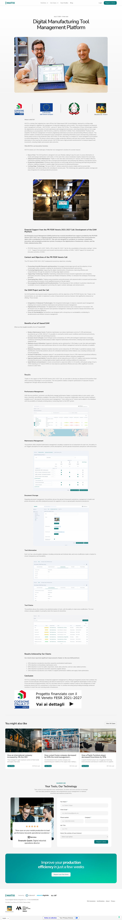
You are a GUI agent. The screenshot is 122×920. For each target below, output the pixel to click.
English (4, 918)
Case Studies (64, 3)
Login (100, 3)
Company (88, 817)
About (108, 901)
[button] (44, 3)
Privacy (113, 901)
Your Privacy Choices (66, 918)
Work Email (64, 810)
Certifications (100, 901)
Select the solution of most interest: (71, 833)
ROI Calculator (91, 901)
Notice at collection (50, 918)
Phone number (64, 817)
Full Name (63, 802)
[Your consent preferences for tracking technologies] (119, 917)
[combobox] (6, 918)
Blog (71, 3)
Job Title (63, 825)
